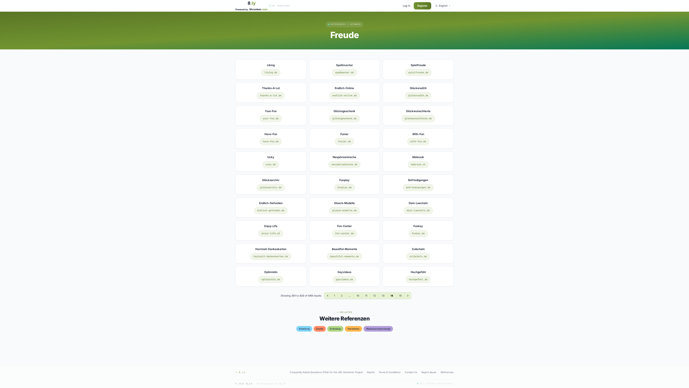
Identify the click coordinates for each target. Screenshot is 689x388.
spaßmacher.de (344, 72)
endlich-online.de (344, 95)
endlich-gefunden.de (270, 210)
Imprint (370, 372)
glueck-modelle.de (344, 210)
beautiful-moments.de (344, 256)
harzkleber (353, 328)
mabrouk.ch (418, 164)
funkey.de (418, 233)
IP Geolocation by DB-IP (271, 383)
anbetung (304, 328)
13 (383, 295)
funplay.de (344, 187)
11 (366, 295)
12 (374, 295)
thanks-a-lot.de (271, 95)
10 (358, 295)
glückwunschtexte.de (418, 118)
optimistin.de (270, 279)
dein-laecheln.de (418, 210)
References (447, 372)
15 (400, 295)
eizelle (319, 328)
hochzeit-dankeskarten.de (271, 256)
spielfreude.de (418, 72)
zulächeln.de (418, 256)
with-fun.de (418, 141)
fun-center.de (344, 233)
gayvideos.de (344, 279)
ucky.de (271, 164)
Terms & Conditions (389, 372)
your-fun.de (271, 118)
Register (422, 5)
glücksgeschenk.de (344, 118)
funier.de (344, 141)
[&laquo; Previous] (327, 295)
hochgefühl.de (418, 279)
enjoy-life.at (270, 233)
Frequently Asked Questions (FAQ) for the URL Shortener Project (326, 372)
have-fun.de (271, 141)
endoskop (335, 328)
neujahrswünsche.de (344, 164)
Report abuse (428, 372)
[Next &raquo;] (407, 295)
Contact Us (411, 372)
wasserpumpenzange (378, 328)
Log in (406, 5)
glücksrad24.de (418, 95)
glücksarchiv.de (271, 187)
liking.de (270, 72)
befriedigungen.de (418, 187)
